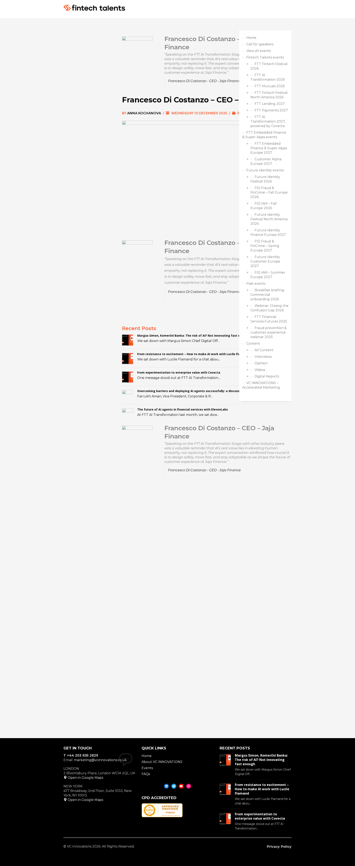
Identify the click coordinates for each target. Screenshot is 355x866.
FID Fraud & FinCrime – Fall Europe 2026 (269, 192)
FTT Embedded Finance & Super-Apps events (264, 135)
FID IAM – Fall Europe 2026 (263, 206)
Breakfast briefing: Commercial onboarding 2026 (267, 294)
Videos (260, 370)
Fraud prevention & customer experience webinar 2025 (268, 332)
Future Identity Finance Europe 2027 (268, 232)
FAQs (146, 774)
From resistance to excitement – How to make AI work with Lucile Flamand (193, 354)
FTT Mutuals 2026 (270, 86)
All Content (264, 350)
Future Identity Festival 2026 (265, 179)
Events (147, 768)
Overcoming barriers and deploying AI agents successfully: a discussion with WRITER (200, 391)
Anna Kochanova (144, 113)
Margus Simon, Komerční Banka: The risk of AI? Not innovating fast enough (193, 335)
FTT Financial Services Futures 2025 (268, 319)
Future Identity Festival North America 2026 (269, 219)
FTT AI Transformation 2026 (267, 77)
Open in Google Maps (85, 778)
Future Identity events (265, 170)
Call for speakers (259, 44)
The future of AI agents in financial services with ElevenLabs (182, 409)
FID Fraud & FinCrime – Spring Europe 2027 (264, 245)
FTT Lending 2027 (270, 104)
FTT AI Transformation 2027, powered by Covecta (267, 121)
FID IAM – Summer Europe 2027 (267, 275)
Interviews (263, 357)
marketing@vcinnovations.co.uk (100, 760)
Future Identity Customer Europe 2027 (265, 261)
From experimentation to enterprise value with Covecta (178, 372)
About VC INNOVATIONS (162, 762)
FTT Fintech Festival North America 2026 (269, 95)
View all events (258, 51)
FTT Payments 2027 (271, 110)
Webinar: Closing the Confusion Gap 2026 (269, 308)
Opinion (261, 363)
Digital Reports (267, 376)
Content (253, 343)
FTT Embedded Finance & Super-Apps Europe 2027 (268, 148)
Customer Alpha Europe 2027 (265, 161)
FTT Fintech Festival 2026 (269, 66)
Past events (255, 284)
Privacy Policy (279, 847)
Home (251, 38)
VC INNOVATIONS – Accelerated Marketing (261, 385)
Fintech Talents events (265, 57)
